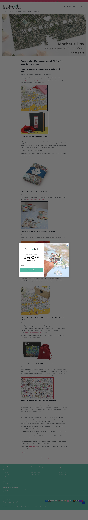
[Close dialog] (67, 244)
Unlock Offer (31, 270)
